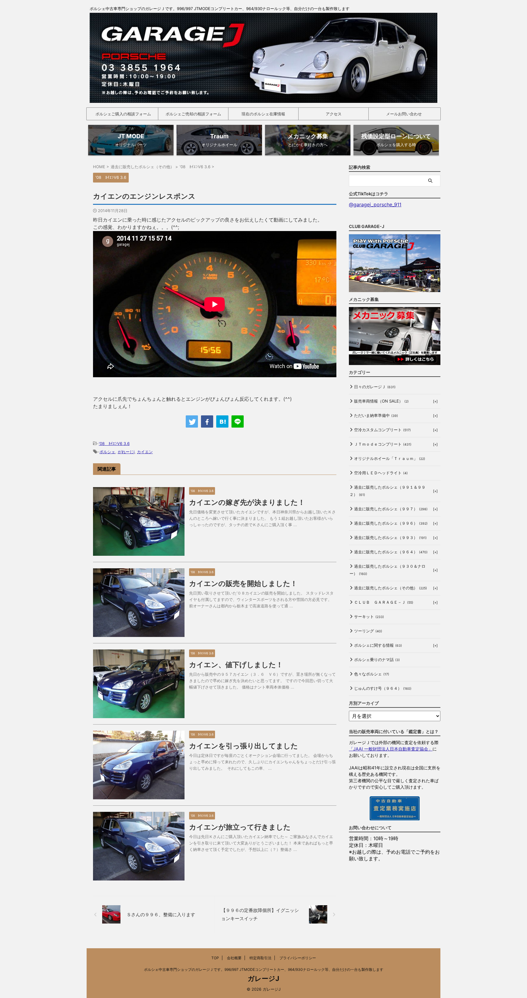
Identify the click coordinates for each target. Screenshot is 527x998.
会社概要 (234, 958)
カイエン (145, 451)
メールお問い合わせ (404, 113)
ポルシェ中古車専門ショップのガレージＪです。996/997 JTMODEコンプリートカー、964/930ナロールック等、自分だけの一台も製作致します (263, 969)
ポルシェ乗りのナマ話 (377, 659)
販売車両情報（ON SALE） (381, 401)
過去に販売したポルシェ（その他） (390, 587)
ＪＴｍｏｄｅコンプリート (382, 444)
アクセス (334, 113)
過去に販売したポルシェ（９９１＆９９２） (387, 491)
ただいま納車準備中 (376, 415)
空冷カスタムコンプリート (382, 429)
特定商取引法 (260, 958)
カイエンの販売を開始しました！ (243, 583)
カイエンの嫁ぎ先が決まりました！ (247, 502)
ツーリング (368, 630)
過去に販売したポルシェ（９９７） (391, 508)
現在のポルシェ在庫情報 (263, 113)
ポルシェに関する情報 (378, 645)
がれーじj (126, 451)
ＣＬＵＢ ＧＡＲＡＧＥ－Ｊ (383, 602)
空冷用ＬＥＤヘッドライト (381, 472)
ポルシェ (107, 451)
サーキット (369, 616)
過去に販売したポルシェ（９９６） (391, 523)
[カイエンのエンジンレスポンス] (222, 421)
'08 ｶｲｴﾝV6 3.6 (114, 443)
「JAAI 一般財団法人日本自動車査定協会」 (390, 748)
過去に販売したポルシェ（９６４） (391, 551)
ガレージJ (263, 978)
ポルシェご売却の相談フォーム (193, 113)
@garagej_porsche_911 (375, 204)
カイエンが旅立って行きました (240, 827)
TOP (215, 958)
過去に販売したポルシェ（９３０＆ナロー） (387, 570)
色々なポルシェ (371, 673)
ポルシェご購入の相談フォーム (123, 113)
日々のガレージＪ (375, 386)
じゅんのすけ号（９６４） (382, 688)
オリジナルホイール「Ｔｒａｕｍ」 (389, 458)
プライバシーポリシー (297, 958)
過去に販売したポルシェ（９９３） (390, 537)
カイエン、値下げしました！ (236, 664)
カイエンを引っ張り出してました (243, 746)
